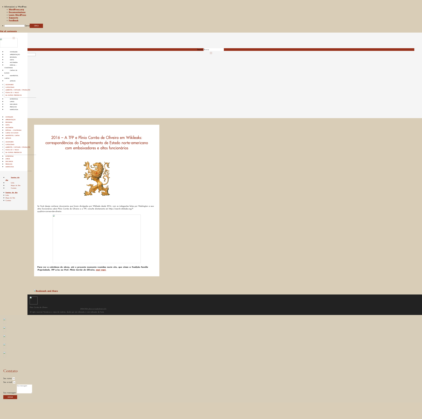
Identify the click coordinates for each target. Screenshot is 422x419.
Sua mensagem (10, 392)
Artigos (12, 81)
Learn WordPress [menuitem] (17, 15)
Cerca (27, 25)
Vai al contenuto (8, 31)
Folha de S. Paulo (12, 92)
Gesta (12, 60)
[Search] (38, 55)
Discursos (13, 104)
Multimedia (14, 62)
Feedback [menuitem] (13, 20)
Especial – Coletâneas (13, 130)
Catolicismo (9, 87)
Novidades (13, 52)
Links (12, 183)
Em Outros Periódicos (13, 95)
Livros (12, 101)
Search (200, 49)
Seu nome (7, 378)
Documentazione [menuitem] (17, 12)
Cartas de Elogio (11, 133)
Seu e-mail (8, 382)
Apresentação (15, 54)
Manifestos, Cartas (12, 135)
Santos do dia (12, 178)
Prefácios (13, 107)
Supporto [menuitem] (13, 17)
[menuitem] (213, 6)
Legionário (9, 84)
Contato (13, 188)
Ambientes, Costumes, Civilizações (17, 90)
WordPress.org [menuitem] (16, 9)
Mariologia (14, 109)
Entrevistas (14, 99)
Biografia (13, 57)
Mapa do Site (15, 185)
